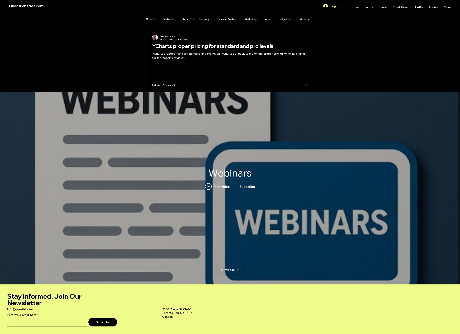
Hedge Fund (285, 19)
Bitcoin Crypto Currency (195, 19)
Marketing (250, 19)
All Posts (151, 19)
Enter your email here (21, 314)
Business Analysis (227, 19)
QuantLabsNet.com (26, 6)
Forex (267, 19)
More (302, 19)
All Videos (227, 270)
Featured (168, 19)
